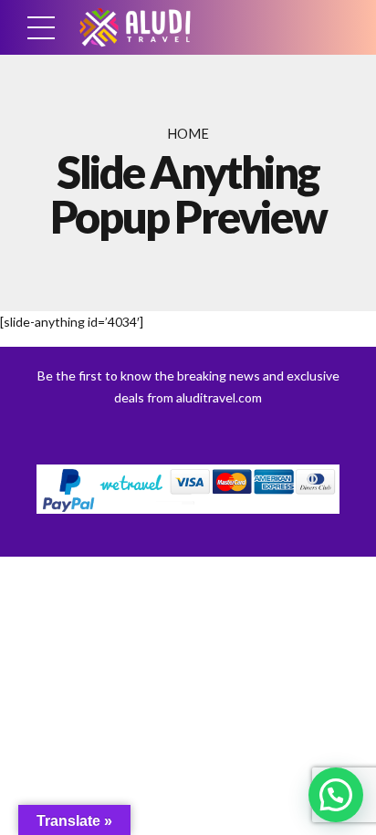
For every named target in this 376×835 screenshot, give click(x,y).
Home (188, 133)
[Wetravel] (188, 489)
